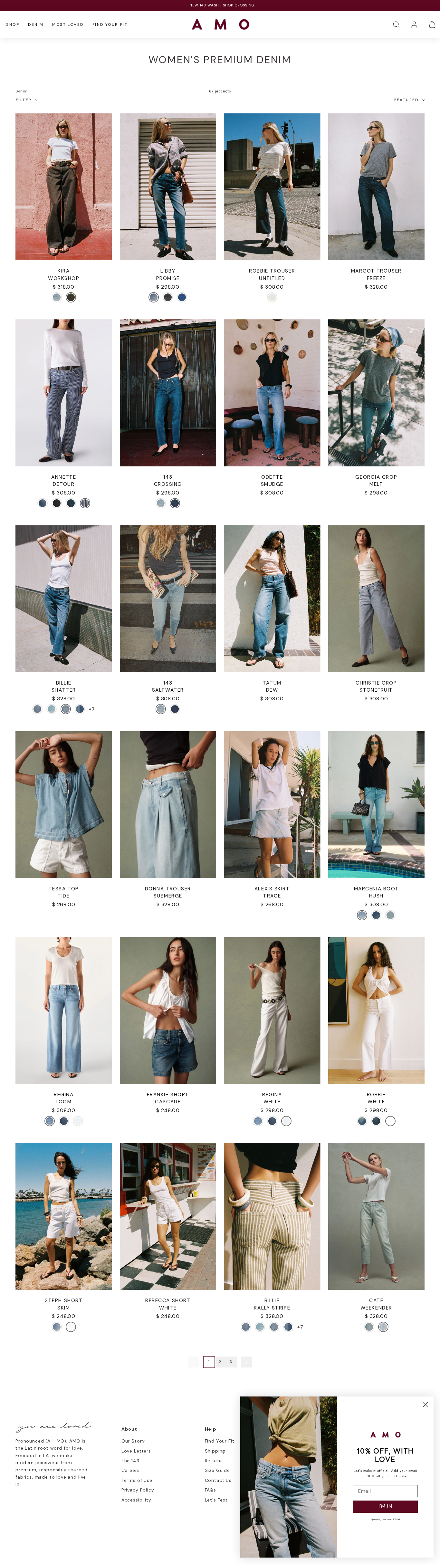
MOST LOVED (67, 24)
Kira (64, 271)
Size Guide (217, 1470)
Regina (63, 1094)
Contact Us (218, 1480)
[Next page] (246, 1362)
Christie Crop (376, 683)
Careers (130, 1470)
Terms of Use (136, 1480)
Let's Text (216, 1500)
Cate (376, 1300)
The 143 (130, 1460)
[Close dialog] (425, 1404)
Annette (63, 477)
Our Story (133, 1441)
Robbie (376, 1094)
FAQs (210, 1490)
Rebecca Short (167, 1300)
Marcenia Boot (376, 889)
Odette (272, 477)
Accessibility (136, 1500)
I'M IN (385, 1506)
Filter (24, 99)
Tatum (272, 683)
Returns (214, 1460)
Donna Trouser (168, 889)
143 (168, 477)
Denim (35, 24)
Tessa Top (64, 889)
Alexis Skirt (272, 889)
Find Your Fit (110, 24)
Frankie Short (168, 1094)
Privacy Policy (137, 1490)
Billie (64, 683)
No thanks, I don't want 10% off (385, 1520)
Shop (12, 24)
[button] (396, 24)
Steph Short (63, 1300)
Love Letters (136, 1451)
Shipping (215, 1451)
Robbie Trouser (272, 271)
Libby (167, 271)
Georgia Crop (376, 477)
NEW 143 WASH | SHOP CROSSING (220, 5)
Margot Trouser (376, 271)
